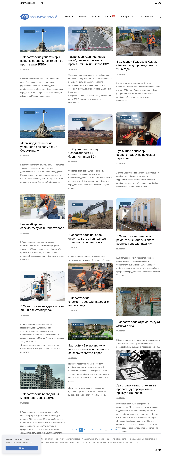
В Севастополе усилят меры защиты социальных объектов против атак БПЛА (41, 60)
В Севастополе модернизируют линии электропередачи (42, 308)
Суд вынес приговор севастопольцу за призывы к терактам (136, 154)
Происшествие (79, 31)
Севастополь (42, 31)
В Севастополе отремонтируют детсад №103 (138, 323)
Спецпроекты (127, 16)
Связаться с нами (27, 3)
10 (101, 430)
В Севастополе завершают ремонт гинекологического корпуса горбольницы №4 (135, 240)
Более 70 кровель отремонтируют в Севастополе (42, 226)
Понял (22, 448)
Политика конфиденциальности (19, 442)
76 (116, 430)
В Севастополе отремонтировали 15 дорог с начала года (88, 301)
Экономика (78, 324)
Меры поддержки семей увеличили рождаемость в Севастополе (39, 146)
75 (111, 430)
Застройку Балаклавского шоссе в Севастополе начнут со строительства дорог (88, 349)
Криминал (125, 117)
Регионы (95, 16)
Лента (109, 16)
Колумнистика (146, 16)
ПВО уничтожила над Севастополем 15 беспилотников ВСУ (83, 152)
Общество (29, 31)
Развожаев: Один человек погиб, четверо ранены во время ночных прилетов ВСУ (88, 60)
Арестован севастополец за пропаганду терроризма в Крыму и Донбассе (136, 389)
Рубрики (82, 16)
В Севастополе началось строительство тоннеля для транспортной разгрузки (87, 238)
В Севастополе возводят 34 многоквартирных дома (39, 396)
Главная (69, 16)
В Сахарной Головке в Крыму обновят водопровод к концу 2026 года (136, 65)
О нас (41, 3)
